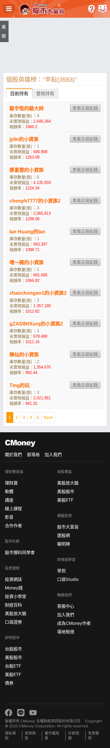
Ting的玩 (19, 385)
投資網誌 (13, 579)
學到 (61, 570)
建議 (102, 9)
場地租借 (65, 631)
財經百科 (13, 604)
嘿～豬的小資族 (26, 262)
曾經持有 (45, 93)
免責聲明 (93, 735)
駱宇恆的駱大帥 (26, 108)
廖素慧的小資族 (26, 170)
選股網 (63, 535)
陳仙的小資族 (24, 354)
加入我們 (53, 454)
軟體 (9, 491)
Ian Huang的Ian (27, 231)
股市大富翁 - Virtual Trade (42, 9)
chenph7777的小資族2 (35, 200)
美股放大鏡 (15, 613)
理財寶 (11, 482)
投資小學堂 (15, 596)
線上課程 (13, 508)
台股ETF (13, 665)
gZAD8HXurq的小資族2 (36, 323)
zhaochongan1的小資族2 (38, 293)
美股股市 (13, 657)
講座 (9, 499)
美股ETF (13, 674)
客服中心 (65, 606)
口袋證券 (13, 621)
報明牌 (63, 543)
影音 (9, 517)
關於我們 (13, 454)
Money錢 (14, 587)
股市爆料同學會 (20, 552)
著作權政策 (52, 735)
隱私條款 (10, 735)
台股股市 (13, 648)
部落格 (33, 454)
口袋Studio (68, 579)
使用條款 (30, 735)
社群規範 (73, 735)
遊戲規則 (91, 9)
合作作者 (13, 525)
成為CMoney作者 (74, 623)
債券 (9, 682)
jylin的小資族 (23, 139)
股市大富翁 (68, 526)
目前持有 (19, 93)
